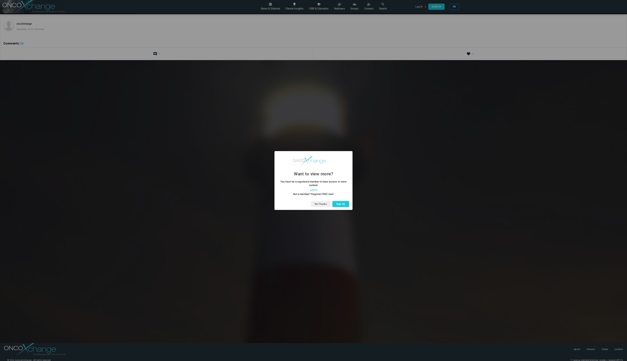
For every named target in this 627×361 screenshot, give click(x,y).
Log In (313, 189)
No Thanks (321, 204)
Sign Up (340, 204)
